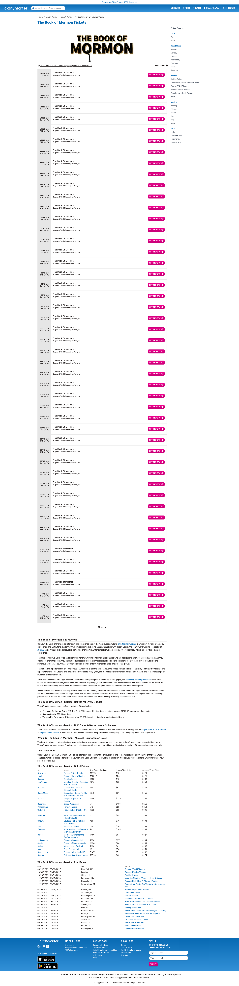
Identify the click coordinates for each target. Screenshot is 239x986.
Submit (153, 964)
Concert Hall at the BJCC (74, 852)
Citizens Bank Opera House (76, 855)
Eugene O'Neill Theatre (49, 733)
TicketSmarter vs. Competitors (105, 950)
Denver (40, 798)
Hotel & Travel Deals (101, 953)
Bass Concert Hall (71, 849)
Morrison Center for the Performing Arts (74, 836)
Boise (40, 835)
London (40, 776)
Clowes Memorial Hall (73, 840)
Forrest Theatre (70, 807)
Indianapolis (42, 840)
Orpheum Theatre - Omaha (75, 843)
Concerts (175, 8)
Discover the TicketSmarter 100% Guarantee (119, 2)
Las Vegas (42, 782)
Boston (40, 855)
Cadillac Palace (70, 779)
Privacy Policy (126, 948)
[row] (102, 74)
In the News (97, 955)
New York (41, 773)
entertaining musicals (127, 644)
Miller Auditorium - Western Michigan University (76, 830)
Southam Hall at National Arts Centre (140, 904)
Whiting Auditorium (72, 826)
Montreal (41, 815)
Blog (95, 958)
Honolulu (41, 787)
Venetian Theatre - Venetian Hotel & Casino (76, 783)
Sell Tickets (229, 8)
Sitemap (124, 955)
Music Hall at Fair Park (73, 846)
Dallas (40, 846)
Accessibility (126, 953)
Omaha (40, 843)
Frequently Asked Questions (76, 948)
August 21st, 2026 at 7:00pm (153, 730)
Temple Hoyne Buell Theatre (137, 889)
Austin (40, 849)
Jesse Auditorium (71, 804)
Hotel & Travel (211, 8)
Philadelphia (42, 807)
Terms (123, 945)
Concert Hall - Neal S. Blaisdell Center (73, 788)
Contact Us (69, 945)
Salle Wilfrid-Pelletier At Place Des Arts (74, 816)
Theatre (197, 8)
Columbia (41, 804)
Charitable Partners (100, 948)
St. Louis (41, 810)
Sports (186, 8)
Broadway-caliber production (138, 680)
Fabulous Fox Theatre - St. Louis (139, 898)
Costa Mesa (42, 793)
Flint (39, 826)
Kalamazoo (42, 829)
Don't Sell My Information (131, 950)
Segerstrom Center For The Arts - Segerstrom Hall (75, 794)
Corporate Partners (100, 945)
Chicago (40, 779)
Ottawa (40, 821)
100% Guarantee (71, 950)
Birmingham (42, 852)
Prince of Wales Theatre (74, 776)
